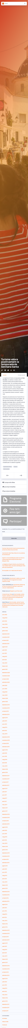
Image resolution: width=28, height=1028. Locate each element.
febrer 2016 (5, 846)
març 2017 (4, 804)
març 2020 (4, 695)
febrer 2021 (5, 666)
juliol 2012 (4, 981)
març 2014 (4, 920)
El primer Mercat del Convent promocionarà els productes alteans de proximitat (13, 549)
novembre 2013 (6, 933)
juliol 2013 (4, 946)
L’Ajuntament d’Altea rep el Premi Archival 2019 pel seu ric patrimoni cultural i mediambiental (13, 586)
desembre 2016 (6, 814)
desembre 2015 (6, 853)
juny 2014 (4, 911)
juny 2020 (4, 688)
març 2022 (4, 624)
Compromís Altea (9, 482)
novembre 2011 (5, 1007)
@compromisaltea (9, 487)
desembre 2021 (6, 634)
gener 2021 (5, 669)
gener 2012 (5, 1001)
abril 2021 (4, 659)
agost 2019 (5, 717)
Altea (6, 3)
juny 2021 (4, 653)
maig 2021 (4, 656)
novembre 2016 (6, 817)
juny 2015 (4, 872)
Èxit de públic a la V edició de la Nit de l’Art (12, 570)
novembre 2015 (6, 856)
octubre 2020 (5, 679)
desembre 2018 (6, 737)
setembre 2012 (5, 975)
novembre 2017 (5, 779)
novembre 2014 (6, 894)
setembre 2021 (5, 643)
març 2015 (4, 882)
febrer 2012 (5, 998)
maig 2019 (4, 727)
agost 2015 (5, 866)
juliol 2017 (4, 791)
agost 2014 (5, 904)
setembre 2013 (5, 940)
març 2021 (4, 663)
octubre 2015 (5, 859)
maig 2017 (4, 798)
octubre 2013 (5, 936)
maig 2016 (4, 837)
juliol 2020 (4, 685)
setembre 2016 (5, 824)
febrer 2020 (5, 698)
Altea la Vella (5, 1021)
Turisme (4, 375)
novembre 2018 (6, 740)
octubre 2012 (5, 972)
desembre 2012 (6, 965)
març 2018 (4, 766)
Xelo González (6, 469)
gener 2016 (5, 849)
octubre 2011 (5, 1010)
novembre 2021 (6, 637)
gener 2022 (5, 630)
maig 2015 (4, 875)
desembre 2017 (5, 775)
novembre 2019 (6, 708)
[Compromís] (3, 3)
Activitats (4, 1018)
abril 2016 (4, 840)
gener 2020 (5, 701)
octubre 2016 (5, 820)
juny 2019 (4, 724)
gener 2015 (5, 888)
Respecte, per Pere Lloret (16, 591)
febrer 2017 (5, 808)
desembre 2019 (6, 704)
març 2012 (4, 994)
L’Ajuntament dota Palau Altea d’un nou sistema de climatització (13, 553)
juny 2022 (4, 614)
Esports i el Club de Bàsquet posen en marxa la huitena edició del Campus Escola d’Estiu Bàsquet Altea (13, 559)
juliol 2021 (4, 650)
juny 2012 (4, 985)
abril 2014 (4, 917)
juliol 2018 (4, 753)
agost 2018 (5, 750)
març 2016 (4, 843)
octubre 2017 (5, 782)
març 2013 (4, 956)
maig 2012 (4, 988)
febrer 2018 (5, 769)
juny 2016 (4, 833)
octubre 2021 (5, 640)
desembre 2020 (6, 672)
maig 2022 (4, 617)
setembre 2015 (5, 862)
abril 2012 (4, 991)
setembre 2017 (5, 785)
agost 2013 (5, 943)
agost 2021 (5, 646)
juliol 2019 (4, 721)
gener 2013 (5, 962)
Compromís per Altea (7, 594)
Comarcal (4, 1025)
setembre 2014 (5, 901)
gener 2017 (4, 811)
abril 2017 (4, 801)
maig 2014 (4, 914)
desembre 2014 (6, 891)
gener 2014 (5, 927)
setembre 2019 (5, 714)
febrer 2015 (5, 885)
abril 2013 (4, 952)
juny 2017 (4, 795)
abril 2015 (4, 878)
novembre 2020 (6, 675)
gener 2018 (5, 772)
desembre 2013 (6, 930)
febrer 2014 (5, 923)
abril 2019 (4, 730)
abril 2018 (4, 762)
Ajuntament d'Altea (7, 466)
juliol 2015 (4, 869)
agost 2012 (5, 978)
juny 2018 (4, 756)
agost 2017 (4, 788)
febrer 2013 (5, 959)
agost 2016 (5, 827)
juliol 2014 (4, 907)
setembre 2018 (5, 746)
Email (3, 531)
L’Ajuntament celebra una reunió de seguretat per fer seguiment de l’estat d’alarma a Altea (13, 580)
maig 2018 (4, 759)
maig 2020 (4, 692)
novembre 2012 (6, 969)
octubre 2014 (5, 898)
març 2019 (4, 733)
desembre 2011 (5, 1004)
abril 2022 (4, 621)
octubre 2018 (5, 743)
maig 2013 (4, 949)
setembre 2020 (6, 682)
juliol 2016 (4, 830)
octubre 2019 (5, 711)
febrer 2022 (5, 627)
